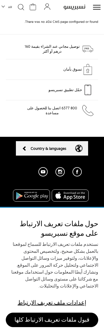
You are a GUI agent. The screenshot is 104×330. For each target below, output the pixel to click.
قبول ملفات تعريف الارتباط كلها (52, 319)
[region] (52, 269)
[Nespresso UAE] (74, 7)
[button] (7, 7)
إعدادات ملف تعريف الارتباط (52, 302)
